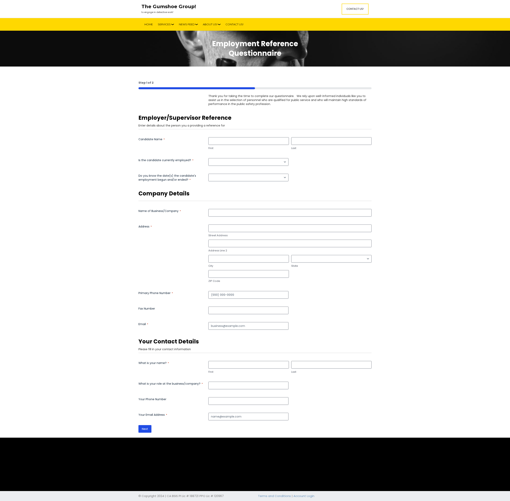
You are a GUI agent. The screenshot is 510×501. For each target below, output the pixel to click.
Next (145, 429)
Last (293, 148)
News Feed (187, 24)
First (210, 148)
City (210, 266)
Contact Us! (355, 9)
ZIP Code (214, 281)
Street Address (218, 235)
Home (148, 24)
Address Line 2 (217, 250)
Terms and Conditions (274, 496)
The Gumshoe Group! (168, 6)
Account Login (303, 496)
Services (164, 24)
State (294, 266)
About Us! (210, 24)
